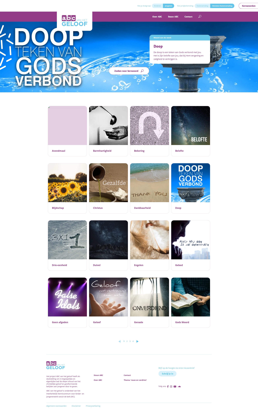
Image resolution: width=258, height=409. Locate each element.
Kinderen (157, 6)
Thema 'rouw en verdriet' (135, 380)
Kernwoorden (248, 5)
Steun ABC (173, 16)
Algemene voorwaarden (56, 406)
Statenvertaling (202, 6)
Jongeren (168, 6)
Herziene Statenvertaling (222, 6)
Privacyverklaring (93, 406)
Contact (188, 16)
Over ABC (157, 16)
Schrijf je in (167, 373)
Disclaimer (76, 406)
